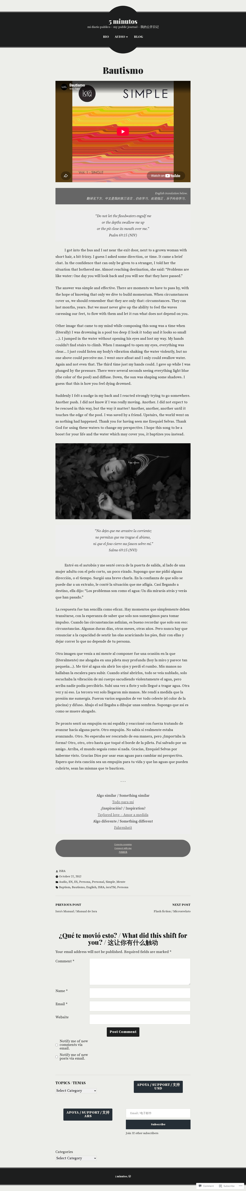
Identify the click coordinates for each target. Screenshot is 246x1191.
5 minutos (123, 21)
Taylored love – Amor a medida (123, 815)
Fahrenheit (123, 828)
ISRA (62, 871)
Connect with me (123, 848)
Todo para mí (123, 802)
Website (62, 1017)
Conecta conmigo (123, 844)
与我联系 (123, 852)
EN (71, 882)
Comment (64, 961)
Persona (84, 882)
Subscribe (158, 1124)
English (91, 887)
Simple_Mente (115, 882)
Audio (63, 882)
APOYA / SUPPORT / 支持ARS (87, 1114)
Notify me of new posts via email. (74, 1056)
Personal (98, 882)
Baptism (64, 887)
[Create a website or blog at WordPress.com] (129, 1176)
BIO (106, 37)
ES (76, 882)
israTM (111, 887)
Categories (64, 1152)
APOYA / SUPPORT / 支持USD (158, 1087)
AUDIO (120, 37)
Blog (138, 37)
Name (61, 991)
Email (61, 1004)
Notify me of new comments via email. (74, 1045)
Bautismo (78, 887)
